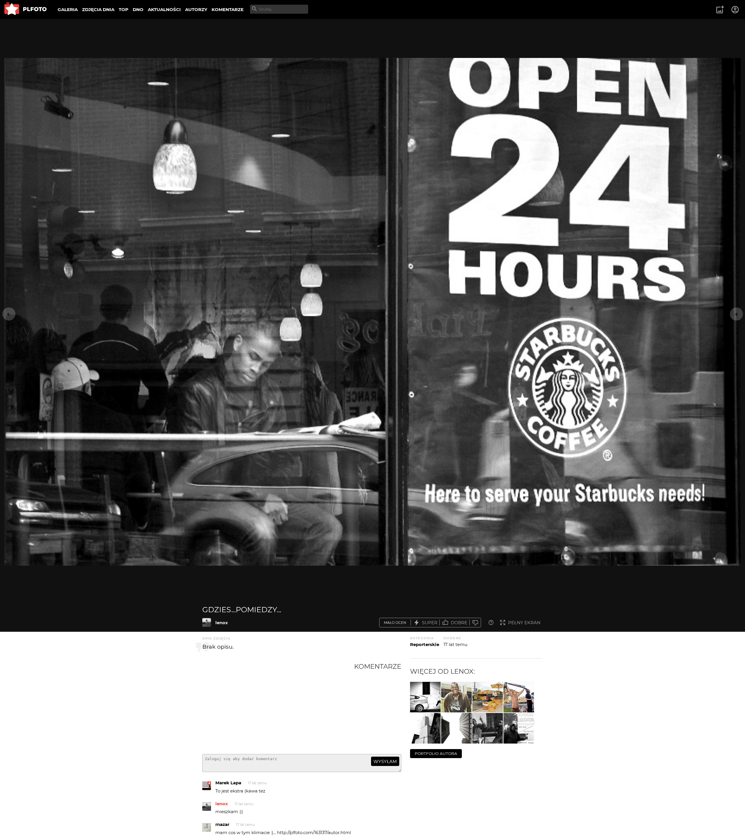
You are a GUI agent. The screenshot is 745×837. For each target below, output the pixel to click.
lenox (221, 622)
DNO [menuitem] (138, 9)
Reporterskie (424, 644)
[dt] (425, 728)
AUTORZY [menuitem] (196, 9)
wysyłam (385, 761)
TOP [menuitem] (123, 9)
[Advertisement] (278, 706)
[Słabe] (475, 622)
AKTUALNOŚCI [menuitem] (164, 9)
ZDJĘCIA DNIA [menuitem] (98, 9)
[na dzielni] (487, 728)
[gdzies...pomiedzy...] (206, 622)
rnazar (222, 824)
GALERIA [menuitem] (68, 9)
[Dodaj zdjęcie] (720, 9)
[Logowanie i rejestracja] (735, 9)
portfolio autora (436, 753)
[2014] (425, 697)
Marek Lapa (228, 782)
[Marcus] (456, 697)
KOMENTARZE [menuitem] (228, 9)
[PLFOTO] (25, 9)
